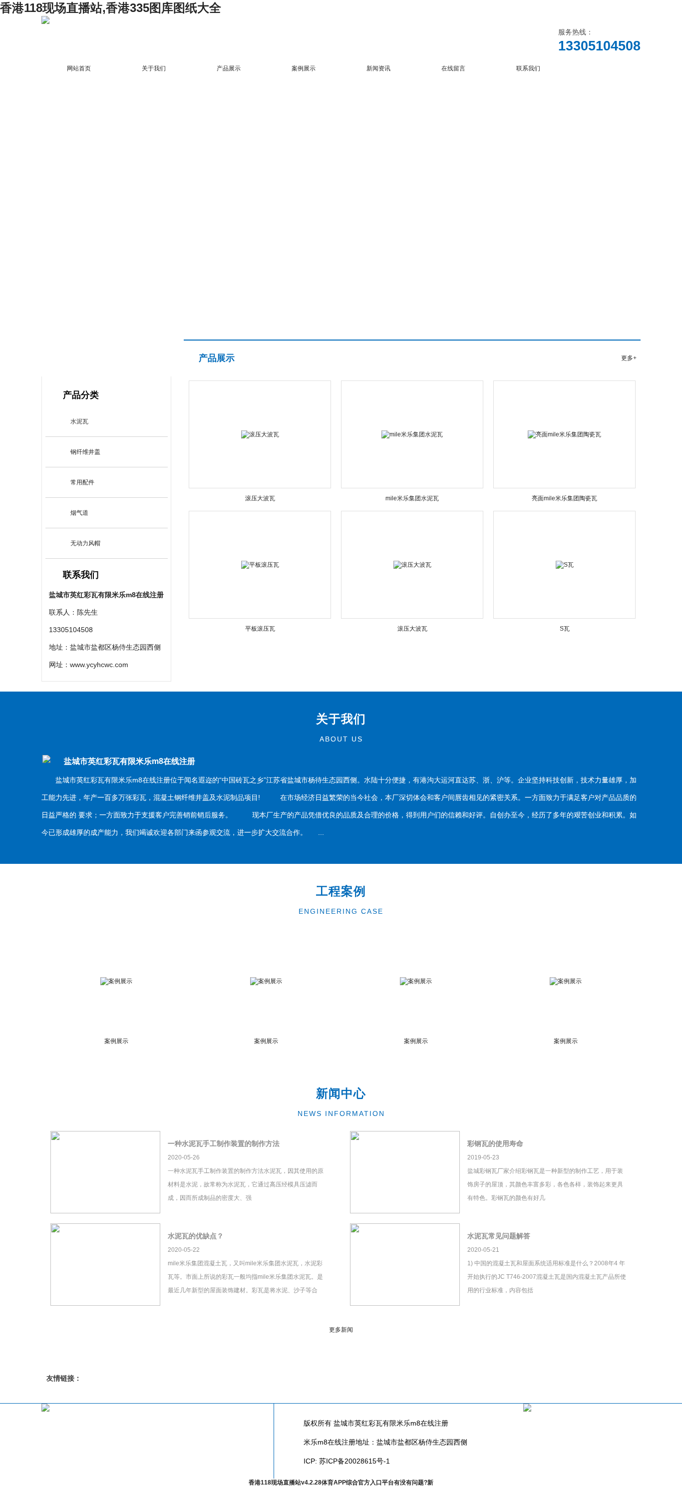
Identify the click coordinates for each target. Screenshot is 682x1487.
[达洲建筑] (45, 21)
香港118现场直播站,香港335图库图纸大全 (110, 7)
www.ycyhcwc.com (99, 665)
